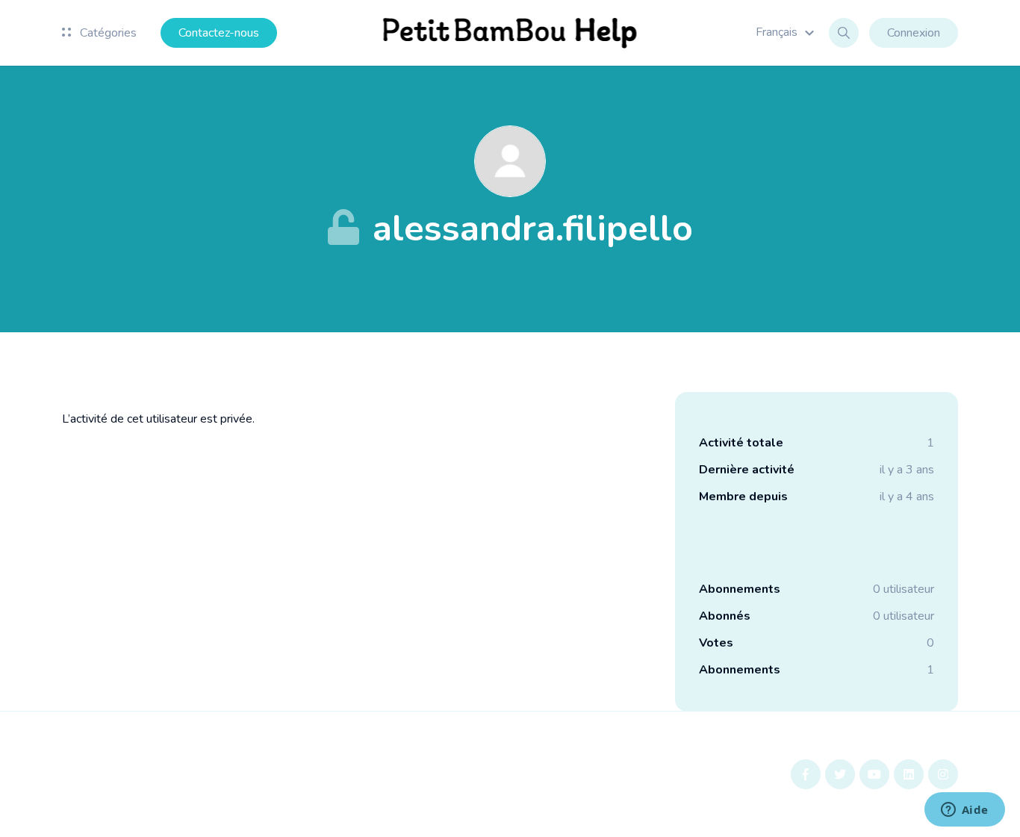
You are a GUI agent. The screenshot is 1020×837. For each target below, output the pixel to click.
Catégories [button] (107, 33)
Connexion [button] (913, 33)
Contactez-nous (218, 33)
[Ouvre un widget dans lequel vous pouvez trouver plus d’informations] (964, 811)
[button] (787, 32)
